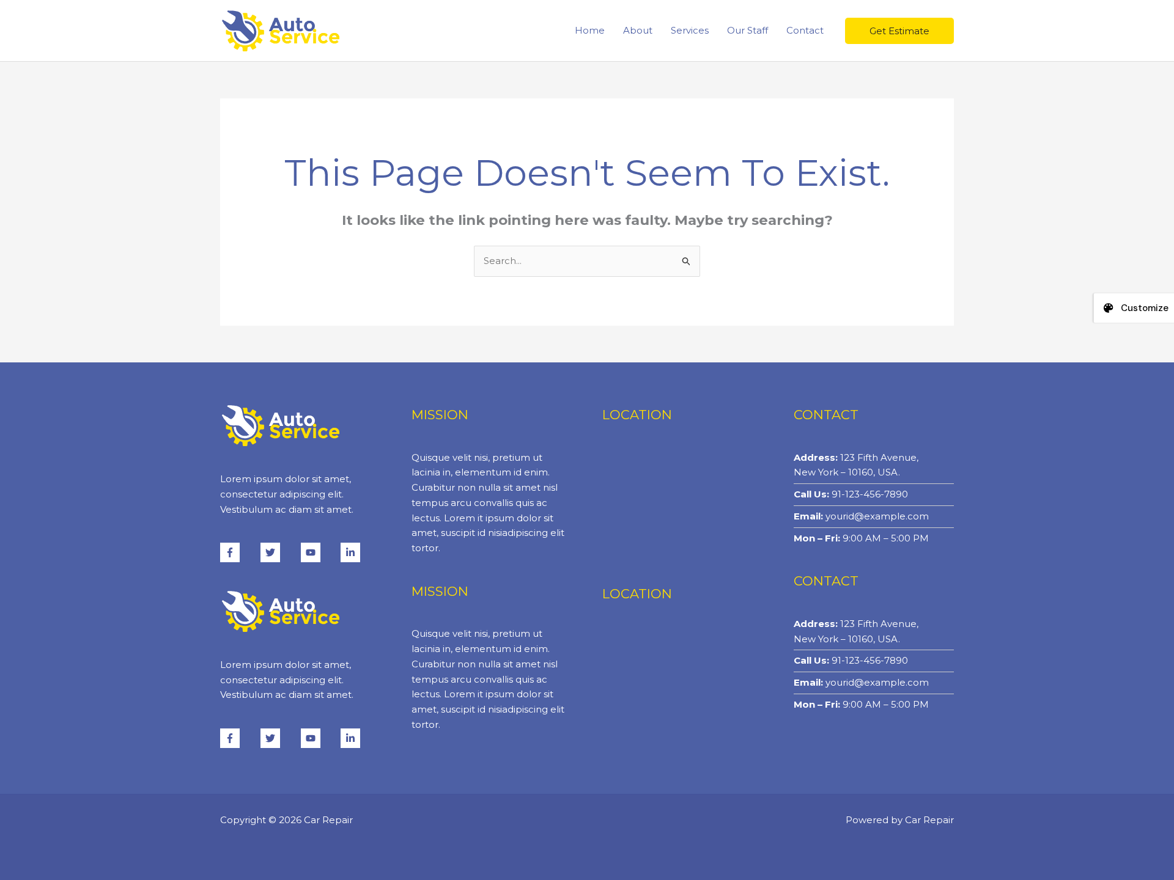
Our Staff (747, 30)
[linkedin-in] (352, 552)
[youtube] (320, 552)
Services (690, 30)
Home (590, 30)
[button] (899, 31)
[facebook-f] (239, 552)
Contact (805, 30)
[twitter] (279, 552)
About (637, 30)
